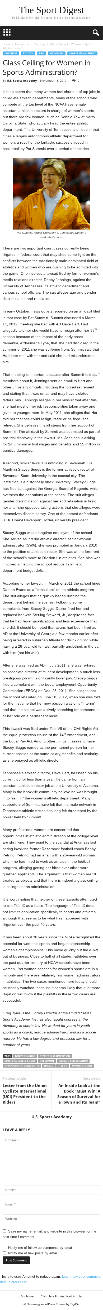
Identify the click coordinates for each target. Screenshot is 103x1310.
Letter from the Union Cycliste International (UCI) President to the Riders (25, 1094)
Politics (28, 53)
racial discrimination (73, 1061)
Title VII (62, 1065)
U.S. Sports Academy (22, 80)
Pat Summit (47, 1061)
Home (6, 44)
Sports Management (82, 53)
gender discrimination (55, 1056)
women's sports (82, 1065)
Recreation (22, 44)
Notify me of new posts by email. (33, 1253)
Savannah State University (21, 1065)
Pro (41, 53)
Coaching (39, 44)
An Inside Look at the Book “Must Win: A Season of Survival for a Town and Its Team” (78, 1094)
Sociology (57, 53)
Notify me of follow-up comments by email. (41, 1248)
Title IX (48, 1065)
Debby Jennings (25, 1056)
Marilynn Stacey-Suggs (19, 1061)
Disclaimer (28, 1296)
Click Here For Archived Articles (62, 1296)
